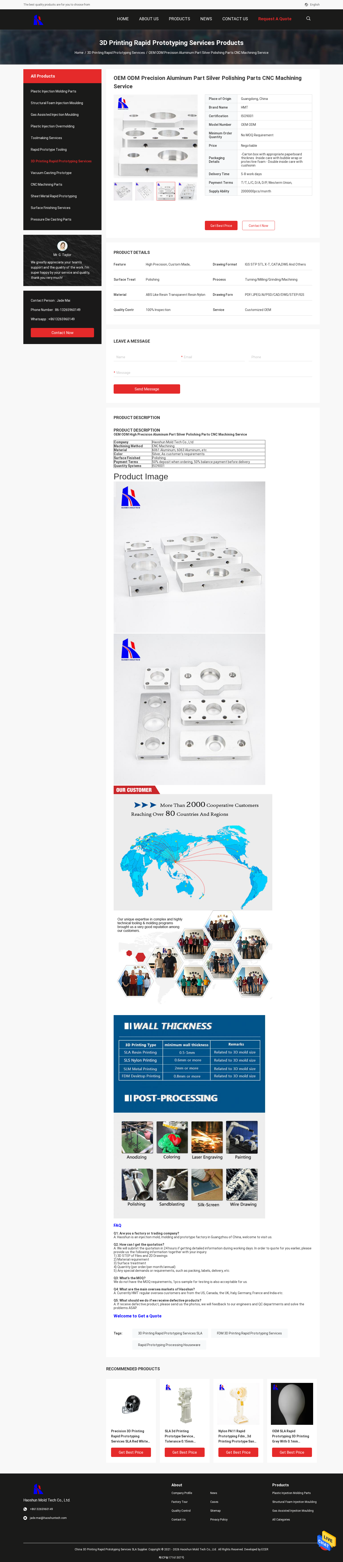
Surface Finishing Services (50, 208)
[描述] (308, 18)
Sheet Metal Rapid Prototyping (54, 196)
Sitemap (215, 1510)
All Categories (281, 1519)
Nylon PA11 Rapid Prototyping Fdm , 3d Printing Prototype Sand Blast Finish (237, 1436)
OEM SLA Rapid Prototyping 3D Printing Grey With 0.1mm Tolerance (290, 1436)
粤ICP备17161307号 (171, 1557)
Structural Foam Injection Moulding (57, 103)
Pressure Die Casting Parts (51, 219)
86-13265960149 (67, 310)
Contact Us (179, 1519)
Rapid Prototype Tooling (49, 149)
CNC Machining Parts (46, 184)
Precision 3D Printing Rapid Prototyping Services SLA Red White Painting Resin (129, 1436)
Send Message (147, 389)
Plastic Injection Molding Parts (53, 91)
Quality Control (181, 1510)
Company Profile (182, 1493)
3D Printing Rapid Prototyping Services (116, 53)
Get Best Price (221, 226)
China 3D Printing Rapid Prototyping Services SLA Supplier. (111, 1549)
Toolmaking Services (46, 138)
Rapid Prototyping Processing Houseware (169, 1345)
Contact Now (63, 333)
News (213, 1493)
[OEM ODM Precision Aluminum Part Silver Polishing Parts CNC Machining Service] (156, 136)
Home (79, 53)
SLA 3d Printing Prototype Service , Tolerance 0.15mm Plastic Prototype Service (185, 1436)
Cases (214, 1502)
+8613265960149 (61, 319)
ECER (264, 1549)
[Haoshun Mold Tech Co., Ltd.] (39, 19)
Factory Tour (180, 1502)
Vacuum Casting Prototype (51, 173)
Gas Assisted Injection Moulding (55, 114)
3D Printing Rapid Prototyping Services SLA (170, 1333)
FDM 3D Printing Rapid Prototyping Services (249, 1333)
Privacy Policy (219, 1519)
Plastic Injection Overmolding (52, 126)
